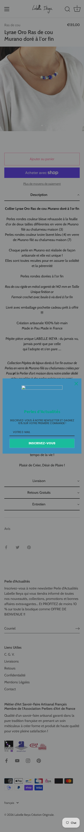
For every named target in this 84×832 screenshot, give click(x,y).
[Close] (76, 383)
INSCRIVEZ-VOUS (42, 443)
